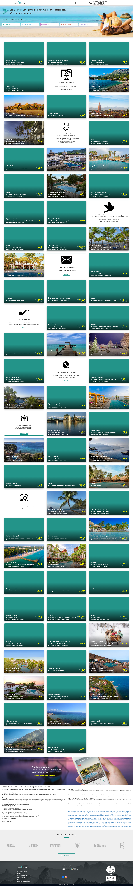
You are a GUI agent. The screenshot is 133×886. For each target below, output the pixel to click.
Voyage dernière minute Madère (76, 819)
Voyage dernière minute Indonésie (125, 816)
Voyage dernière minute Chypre (82, 814)
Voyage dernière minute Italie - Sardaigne (76, 818)
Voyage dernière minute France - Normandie (100, 826)
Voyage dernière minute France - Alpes (113, 823)
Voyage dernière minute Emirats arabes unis (118, 814)
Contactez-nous (21, 873)
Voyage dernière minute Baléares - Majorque (101, 811)
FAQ (18, 879)
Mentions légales (21, 877)
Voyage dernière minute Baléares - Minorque (117, 811)
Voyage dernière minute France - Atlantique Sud (82, 825)
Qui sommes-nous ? (22, 871)
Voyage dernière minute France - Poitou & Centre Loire (118, 826)
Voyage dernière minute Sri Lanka (116, 822)
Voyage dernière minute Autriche (73, 811)
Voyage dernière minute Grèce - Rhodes (85, 816)
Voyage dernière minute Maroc (110, 819)
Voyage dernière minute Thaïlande (77, 823)
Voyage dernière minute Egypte (105, 814)
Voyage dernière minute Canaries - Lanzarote (105, 812)
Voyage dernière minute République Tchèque (90, 822)
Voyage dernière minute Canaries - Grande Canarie (88, 812)
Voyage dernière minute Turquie (100, 823)
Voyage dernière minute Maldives (88, 819)
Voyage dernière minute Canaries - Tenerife (121, 812)
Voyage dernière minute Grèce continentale (99, 816)
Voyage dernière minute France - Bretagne (98, 825)
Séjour (5, 19)
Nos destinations (72, 810)
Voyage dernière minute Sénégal (104, 822)
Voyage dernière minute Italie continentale (103, 818)
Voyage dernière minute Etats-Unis (85, 815)
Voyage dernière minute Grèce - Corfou (121, 815)
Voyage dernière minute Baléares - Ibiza (87, 811)
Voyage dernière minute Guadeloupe (113, 816)
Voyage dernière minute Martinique (122, 819)
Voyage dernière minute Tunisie (89, 823)
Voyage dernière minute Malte (99, 819)
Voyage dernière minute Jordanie (117, 818)
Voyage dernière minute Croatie (93, 814)
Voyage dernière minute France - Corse (113, 825)
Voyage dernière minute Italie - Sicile (89, 818)
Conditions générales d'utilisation (25, 875)
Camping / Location (17, 19)
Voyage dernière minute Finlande (97, 815)
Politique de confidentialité (23, 881)
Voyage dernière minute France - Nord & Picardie (84, 826)
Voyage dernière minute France (108, 815)
